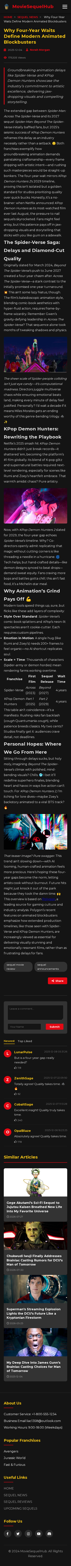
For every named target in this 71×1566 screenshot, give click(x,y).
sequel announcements (48, 966)
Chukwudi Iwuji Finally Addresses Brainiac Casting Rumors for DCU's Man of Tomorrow (35, 1260)
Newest (9, 1041)
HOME (8, 17)
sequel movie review (15, 966)
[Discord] (49, 1533)
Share (59, 980)
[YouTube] (39, 1533)
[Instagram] (28, 1533)
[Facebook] (7, 1533)
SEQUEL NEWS (27, 17)
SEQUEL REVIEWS (18, 1502)
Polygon (48, 899)
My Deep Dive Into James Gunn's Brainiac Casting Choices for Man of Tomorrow (34, 1367)
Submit (55, 1026)
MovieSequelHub (33, 6)
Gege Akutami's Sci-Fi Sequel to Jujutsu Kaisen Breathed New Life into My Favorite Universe (34, 1207)
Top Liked (25, 1041)
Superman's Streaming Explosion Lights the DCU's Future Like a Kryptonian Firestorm (34, 1313)
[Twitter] (18, 1533)
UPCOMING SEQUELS (20, 1508)
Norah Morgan (40, 49)
